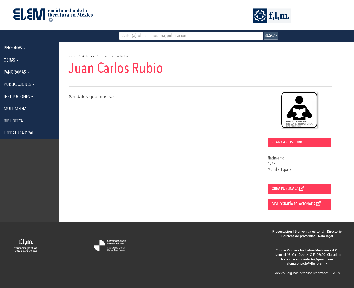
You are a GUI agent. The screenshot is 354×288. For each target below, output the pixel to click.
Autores (88, 56)
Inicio (73, 56)
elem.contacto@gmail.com (313, 259)
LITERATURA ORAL (19, 133)
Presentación (282, 231)
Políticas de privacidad (298, 236)
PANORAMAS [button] (15, 72)
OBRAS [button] (10, 60)
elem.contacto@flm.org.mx (307, 263)
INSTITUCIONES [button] (17, 97)
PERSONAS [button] (13, 48)
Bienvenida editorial (309, 231)
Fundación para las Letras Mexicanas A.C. (307, 250)
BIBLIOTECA (13, 121)
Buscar (271, 35)
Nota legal (325, 236)
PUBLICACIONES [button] (18, 84)
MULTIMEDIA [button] (15, 109)
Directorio (334, 231)
